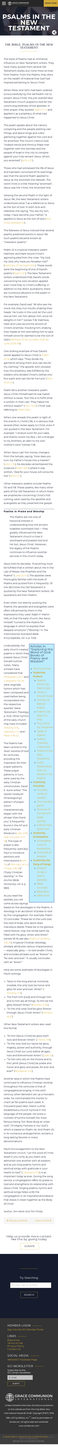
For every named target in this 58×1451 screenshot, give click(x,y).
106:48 (7, 942)
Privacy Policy (15, 1346)
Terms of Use (15, 1343)
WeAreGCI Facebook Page (22, 1360)
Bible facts (43, 891)
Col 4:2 (24, 864)
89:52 (46, 939)
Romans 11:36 (40, 1005)
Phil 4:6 (15, 864)
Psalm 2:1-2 (40, 110)
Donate (29, 1246)
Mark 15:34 (29, 265)
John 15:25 (30, 406)
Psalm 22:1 (19, 273)
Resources (13, 1340)
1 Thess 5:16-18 (12, 868)
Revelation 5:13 (23, 1071)
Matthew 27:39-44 (21, 339)
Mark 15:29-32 (40, 339)
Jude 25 (47, 1055)
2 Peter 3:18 (43, 1040)
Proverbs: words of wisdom (42, 794)
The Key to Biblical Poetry (43, 704)
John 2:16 (9, 464)
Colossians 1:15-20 (14, 681)
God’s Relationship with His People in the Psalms (45, 770)
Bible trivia (43, 895)
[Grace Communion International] (18, 3)
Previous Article (17, 1220)
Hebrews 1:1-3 (11, 732)
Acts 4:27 (27, 160)
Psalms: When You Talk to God (43, 684)
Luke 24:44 (21, 575)
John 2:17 (15, 476)
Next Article (42, 1220)
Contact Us (14, 1349)
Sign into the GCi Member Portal (25, 1330)
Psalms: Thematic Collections (43, 743)
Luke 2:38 (21, 833)
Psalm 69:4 (24, 410)
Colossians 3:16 (30, 1172)
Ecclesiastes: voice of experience (44, 845)
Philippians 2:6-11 (13, 677)
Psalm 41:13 (35, 939)
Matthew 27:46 (13, 265)
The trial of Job (41, 669)
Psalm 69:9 (22, 468)
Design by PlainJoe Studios (28, 1441)
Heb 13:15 (9, 837)
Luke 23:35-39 (12, 343)
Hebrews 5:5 (17, 223)
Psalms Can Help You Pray (44, 716)
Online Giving (51, 3)
